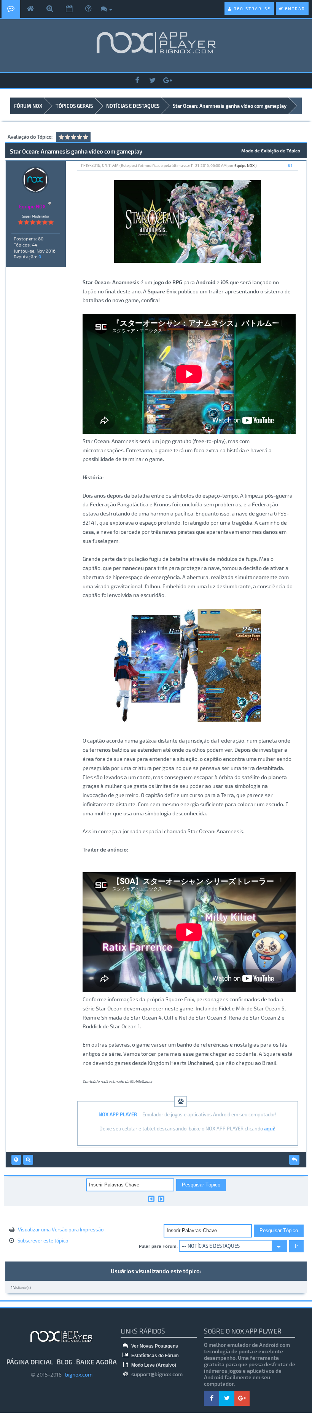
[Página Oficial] (30, 9)
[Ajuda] (88, 9)
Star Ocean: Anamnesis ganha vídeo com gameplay (230, 106)
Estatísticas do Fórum (154, 1355)
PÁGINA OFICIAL (29, 1362)
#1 (290, 165)
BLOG (65, 1362)
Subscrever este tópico (43, 1240)
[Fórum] (11, 9)
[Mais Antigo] (151, 1198)
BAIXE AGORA (96, 1362)
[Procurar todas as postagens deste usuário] (28, 1160)
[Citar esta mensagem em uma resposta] (294, 1160)
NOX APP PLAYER (118, 1114)
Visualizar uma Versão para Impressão (60, 1229)
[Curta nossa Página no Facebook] (137, 80)
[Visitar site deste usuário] (16, 1160)
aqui (269, 1128)
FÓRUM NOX (28, 106)
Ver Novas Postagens (154, 1346)
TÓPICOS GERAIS (74, 106)
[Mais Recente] (161, 1198)
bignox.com (77, 1374)
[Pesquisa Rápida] (50, 9)
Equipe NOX (244, 165)
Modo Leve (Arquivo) (153, 1365)
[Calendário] (69, 9)
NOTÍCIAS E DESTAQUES (132, 106)
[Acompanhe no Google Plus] (167, 80)
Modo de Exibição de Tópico (270, 150)
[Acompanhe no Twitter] (152, 80)
